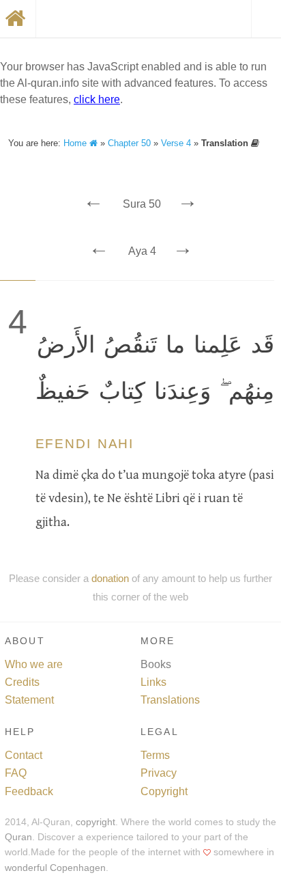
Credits (22, 682)
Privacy (158, 773)
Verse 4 (176, 143)
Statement (29, 700)
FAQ (16, 773)
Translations (170, 700)
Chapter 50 (129, 143)
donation (110, 578)
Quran (18, 837)
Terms (155, 755)
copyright (95, 822)
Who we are (34, 664)
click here (97, 99)
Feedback (29, 791)
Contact (23, 755)
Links (153, 682)
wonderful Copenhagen (55, 868)
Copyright (164, 791)
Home (76, 143)
